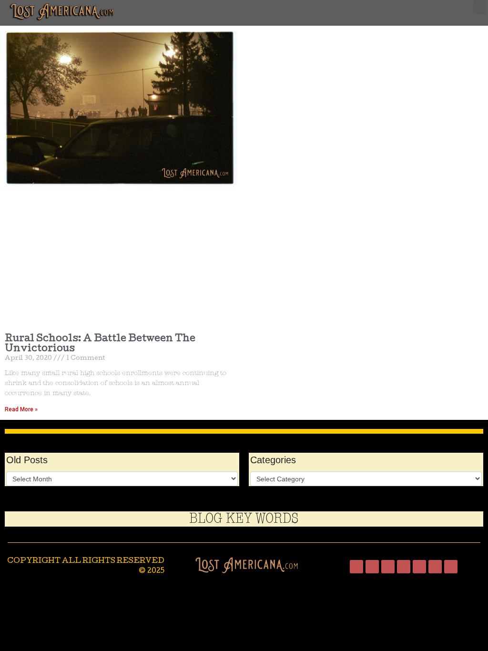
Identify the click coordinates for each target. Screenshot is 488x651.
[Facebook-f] (356, 566)
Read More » (21, 409)
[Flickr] (451, 566)
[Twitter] (388, 566)
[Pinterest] (435, 566)
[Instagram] (372, 566)
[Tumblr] (403, 566)
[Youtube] (419, 566)
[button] (479, 7)
